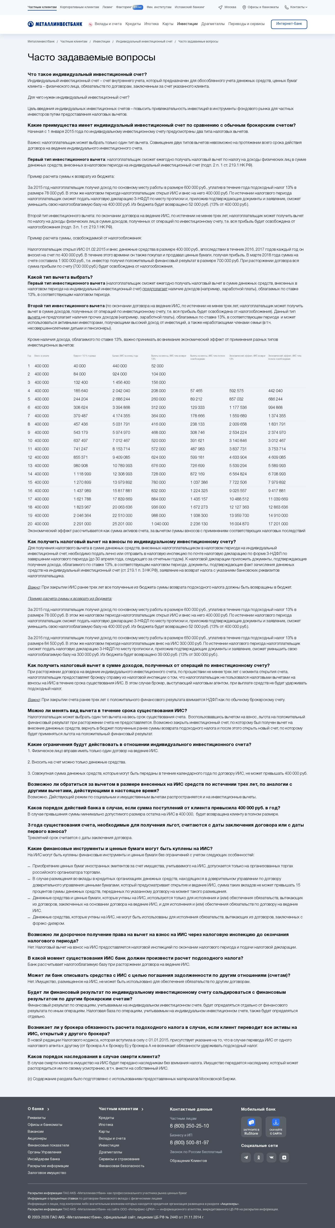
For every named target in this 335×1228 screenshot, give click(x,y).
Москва (230, 7)
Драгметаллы (110, 1152)
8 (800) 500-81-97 (189, 1143)
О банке (36, 1109)
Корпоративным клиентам (79, 7)
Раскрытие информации (48, 1166)
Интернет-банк (289, 24)
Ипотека (106, 1125)
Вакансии (36, 1131)
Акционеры (37, 1138)
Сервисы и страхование (119, 1159)
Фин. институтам (159, 7)
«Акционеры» (229, 1204)
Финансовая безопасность (121, 1166)
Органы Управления (44, 1152)
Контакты (297, 7)
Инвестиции (109, 1145)
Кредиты (106, 1118)
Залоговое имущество (47, 1173)
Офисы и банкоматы (263, 7)
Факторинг (124, 7)
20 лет (138, 7)
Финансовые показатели (48, 1145)
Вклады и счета (112, 1138)
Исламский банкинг (190, 7)
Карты (104, 1131)
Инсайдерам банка (44, 1159)
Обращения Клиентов (188, 1161)
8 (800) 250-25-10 (189, 1126)
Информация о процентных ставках (53, 1198)
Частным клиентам (42, 7)
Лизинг (108, 7)
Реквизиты (37, 1118)
